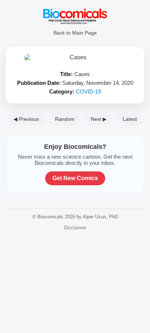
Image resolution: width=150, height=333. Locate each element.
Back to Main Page (75, 33)
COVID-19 (88, 91)
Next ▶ (99, 119)
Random (65, 119)
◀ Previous (26, 119)
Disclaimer (75, 227)
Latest (130, 119)
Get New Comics (75, 178)
